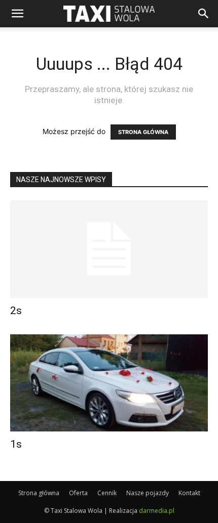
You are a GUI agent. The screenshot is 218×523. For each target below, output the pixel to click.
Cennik (107, 493)
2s (16, 310)
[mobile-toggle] (17, 13)
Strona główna (38, 493)
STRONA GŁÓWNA (143, 132)
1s (16, 444)
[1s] (109, 383)
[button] (204, 13)
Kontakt (189, 493)
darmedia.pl (156, 510)
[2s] (109, 249)
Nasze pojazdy (147, 493)
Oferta (78, 493)
